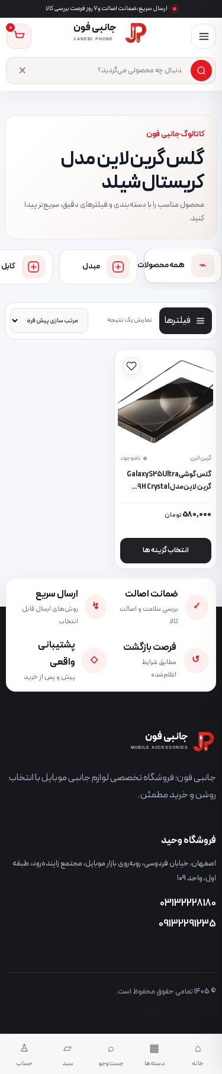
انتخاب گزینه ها (166, 550)
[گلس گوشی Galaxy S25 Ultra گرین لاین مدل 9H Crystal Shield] (165, 400)
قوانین (153, 1010)
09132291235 (187, 924)
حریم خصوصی (194, 1010)
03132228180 (188, 903)
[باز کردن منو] (203, 36)
